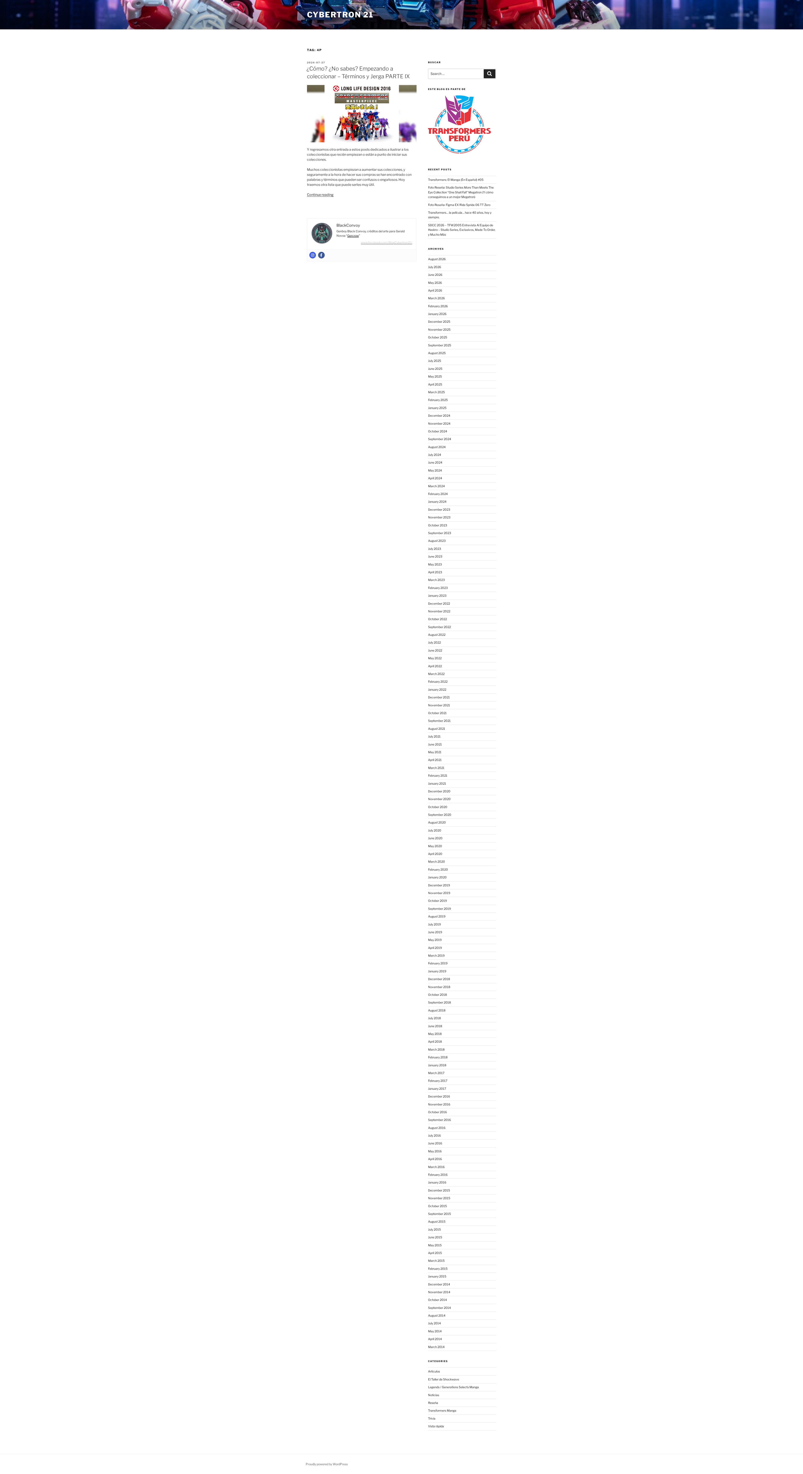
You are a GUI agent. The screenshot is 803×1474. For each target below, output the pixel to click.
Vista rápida (436, 1426)
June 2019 (435, 932)
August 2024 (437, 447)
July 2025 (434, 360)
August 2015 (436, 1221)
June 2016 (435, 1143)
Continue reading (320, 195)
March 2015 (436, 1260)
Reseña (433, 1403)
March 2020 (436, 861)
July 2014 (434, 1323)
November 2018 (439, 987)
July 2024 (434, 454)
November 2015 (439, 1198)
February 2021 (437, 775)
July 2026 (434, 267)
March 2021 (436, 768)
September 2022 (439, 627)
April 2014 (435, 1339)
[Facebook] (321, 255)
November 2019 (439, 893)
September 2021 (439, 720)
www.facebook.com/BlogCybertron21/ (386, 242)
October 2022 (437, 619)
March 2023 (436, 580)
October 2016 (437, 1112)
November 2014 (439, 1292)
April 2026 (435, 290)
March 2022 (436, 674)
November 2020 (439, 799)
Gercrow (353, 235)
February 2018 (438, 1057)
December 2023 (439, 509)
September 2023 (439, 533)
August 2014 (436, 1315)
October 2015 (437, 1206)
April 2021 (435, 760)
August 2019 (436, 916)
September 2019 (439, 908)
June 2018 (435, 1026)
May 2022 (435, 658)
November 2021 (439, 705)
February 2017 (437, 1080)
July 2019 (434, 924)
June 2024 (435, 462)
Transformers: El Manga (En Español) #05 (455, 179)
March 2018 (436, 1049)
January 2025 (437, 408)
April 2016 (435, 1159)
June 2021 (435, 744)
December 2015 (439, 1190)
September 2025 (439, 345)
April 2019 (435, 948)
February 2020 (438, 869)
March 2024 (436, 486)
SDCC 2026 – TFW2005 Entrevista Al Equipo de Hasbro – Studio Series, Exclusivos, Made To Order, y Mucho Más (461, 229)
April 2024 (435, 478)
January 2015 (437, 1276)
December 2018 (439, 979)
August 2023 (437, 540)
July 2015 (434, 1229)
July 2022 (434, 642)
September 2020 (439, 814)
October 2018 (437, 994)
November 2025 (439, 329)
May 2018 (435, 1034)
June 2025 (435, 368)
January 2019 (437, 971)
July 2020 (434, 830)
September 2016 (439, 1120)
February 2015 (438, 1268)
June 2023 (435, 556)
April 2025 (435, 384)
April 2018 (435, 1041)
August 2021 (436, 728)
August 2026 (437, 259)
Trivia (431, 1418)
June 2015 (435, 1237)
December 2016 (439, 1096)
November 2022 (439, 611)
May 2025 (435, 376)
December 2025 (439, 321)
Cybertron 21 (340, 14)
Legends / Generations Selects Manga (453, 1387)
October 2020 (437, 807)
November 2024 (439, 423)
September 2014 (439, 1308)
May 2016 (435, 1151)
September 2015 (439, 1214)
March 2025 (436, 392)
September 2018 (439, 1002)
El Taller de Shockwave (443, 1379)
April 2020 (435, 854)
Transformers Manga (442, 1410)
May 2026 (435, 282)
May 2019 (435, 940)
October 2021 (437, 713)
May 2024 (435, 470)
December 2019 (439, 885)
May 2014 (435, 1331)
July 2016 (434, 1135)
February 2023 (438, 588)
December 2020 (439, 791)
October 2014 (437, 1300)
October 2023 (437, 525)
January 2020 (437, 877)
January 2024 (437, 501)
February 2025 (438, 400)
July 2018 (434, 1018)
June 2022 (435, 650)
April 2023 (435, 572)
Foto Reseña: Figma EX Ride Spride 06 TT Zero (459, 205)
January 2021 (437, 783)
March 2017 (436, 1073)
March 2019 (436, 955)
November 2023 (439, 517)
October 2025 (437, 337)
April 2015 (435, 1253)
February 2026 (438, 306)
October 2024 (437, 431)
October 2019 (437, 900)
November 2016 (439, 1104)
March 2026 (436, 298)
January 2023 (437, 595)
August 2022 (436, 634)
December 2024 (439, 415)
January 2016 (437, 1182)
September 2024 (439, 439)
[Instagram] (312, 255)
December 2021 (439, 697)
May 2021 (434, 752)
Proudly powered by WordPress (327, 1464)
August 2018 (436, 1010)
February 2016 (438, 1174)
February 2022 (438, 681)
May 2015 (435, 1245)
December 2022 (439, 603)
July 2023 (434, 548)
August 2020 (437, 822)
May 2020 (435, 846)
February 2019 (438, 963)
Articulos (434, 1371)
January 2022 (437, 689)
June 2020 (435, 838)
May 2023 (435, 564)
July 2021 (434, 736)
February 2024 (438, 494)
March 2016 (436, 1167)
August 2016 (436, 1128)
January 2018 (437, 1065)
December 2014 (439, 1284)
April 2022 (435, 666)
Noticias (433, 1395)
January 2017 (437, 1088)
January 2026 (437, 314)
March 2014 (436, 1347)
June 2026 (435, 274)
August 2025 (437, 353)
